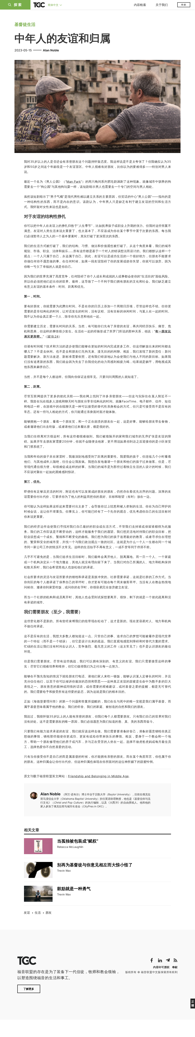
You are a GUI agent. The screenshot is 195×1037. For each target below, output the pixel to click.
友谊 (27, 912)
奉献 (183, 4)
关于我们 (162, 5)
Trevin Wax (64, 870)
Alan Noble (51, 50)
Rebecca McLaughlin (70, 846)
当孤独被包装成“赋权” (77, 841)
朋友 (49, 912)
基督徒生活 (24, 24)
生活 (38, 912)
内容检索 (140, 5)
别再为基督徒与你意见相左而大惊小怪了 (95, 864)
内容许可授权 (161, 967)
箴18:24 (53, 336)
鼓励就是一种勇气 (74, 888)
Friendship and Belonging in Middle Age (98, 776)
